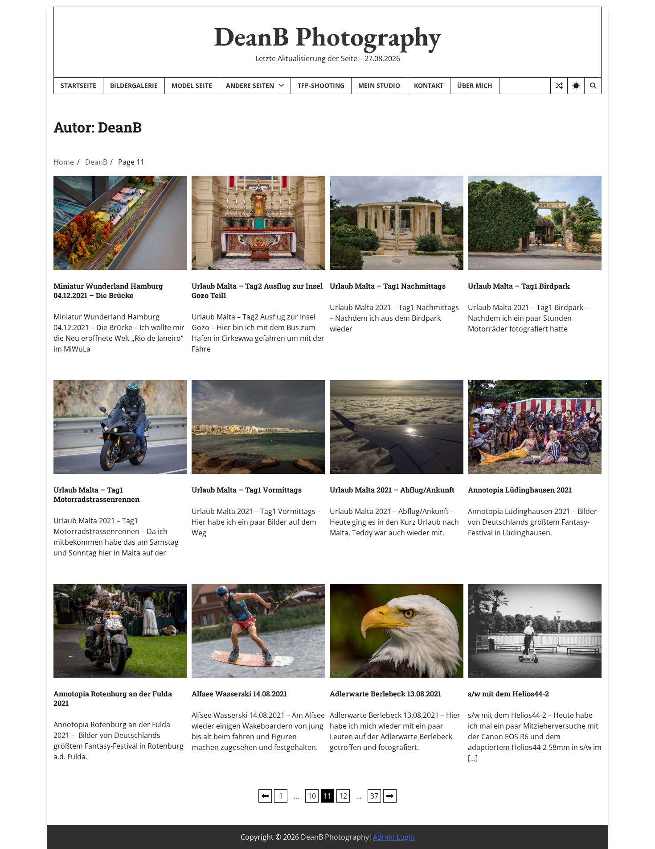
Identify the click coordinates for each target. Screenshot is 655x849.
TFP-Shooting (321, 85)
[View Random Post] (559, 85)
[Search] (592, 85)
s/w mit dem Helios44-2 (508, 693)
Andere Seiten (250, 85)
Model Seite (192, 85)
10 (312, 796)
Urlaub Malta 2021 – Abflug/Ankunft (392, 489)
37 (374, 796)
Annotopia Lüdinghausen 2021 (520, 489)
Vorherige (265, 796)
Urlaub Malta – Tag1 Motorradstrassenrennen (96, 494)
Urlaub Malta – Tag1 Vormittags (247, 489)
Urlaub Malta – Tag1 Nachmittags (388, 285)
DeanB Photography (327, 36)
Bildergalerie (134, 85)
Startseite (78, 85)
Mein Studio (379, 85)
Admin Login (394, 837)
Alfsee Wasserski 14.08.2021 (239, 693)
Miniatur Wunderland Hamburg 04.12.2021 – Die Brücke (108, 290)
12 (343, 796)
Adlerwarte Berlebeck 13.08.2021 (385, 693)
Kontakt (428, 85)
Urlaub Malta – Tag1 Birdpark (519, 285)
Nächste (390, 796)
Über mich (474, 85)
